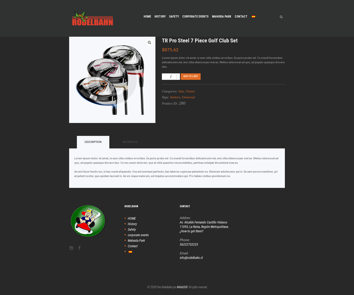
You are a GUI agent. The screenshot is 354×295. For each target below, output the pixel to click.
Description (93, 142)
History (132, 224)
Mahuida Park (136, 240)
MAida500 (182, 287)
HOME (132, 218)
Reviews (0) (130, 142)
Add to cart (190, 76)
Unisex (190, 91)
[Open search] (281, 17)
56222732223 (189, 244)
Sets (181, 91)
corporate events (138, 235)
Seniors (175, 97)
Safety (132, 229)
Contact (133, 246)
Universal (188, 97)
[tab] (93, 142)
